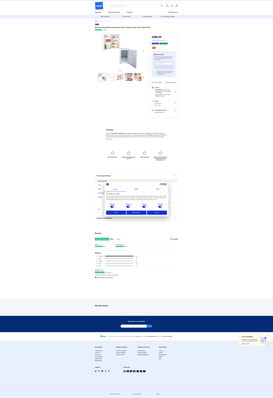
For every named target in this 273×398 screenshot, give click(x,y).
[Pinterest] (108, 371)
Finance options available (168, 16)
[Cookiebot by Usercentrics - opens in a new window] (160, 184)
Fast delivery (106, 16)
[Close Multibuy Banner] (268, 335)
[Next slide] (143, 51)
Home (96, 21)
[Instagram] (99, 371)
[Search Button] (161, 6)
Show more (109, 139)
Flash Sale (129, 12)
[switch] (128, 207)
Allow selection (136, 212)
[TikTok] (95, 371)
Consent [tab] (115, 189)
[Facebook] (102, 371)
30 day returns (127, 16)
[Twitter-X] (105, 371)
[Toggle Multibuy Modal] (268, 344)
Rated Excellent (148, 16)
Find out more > (246, 343)
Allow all (157, 212)
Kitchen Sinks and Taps (114, 12)
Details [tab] (136, 189)
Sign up (163, 67)
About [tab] (157, 189)
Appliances (98, 12)
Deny (116, 212)
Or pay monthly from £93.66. (159, 40)
